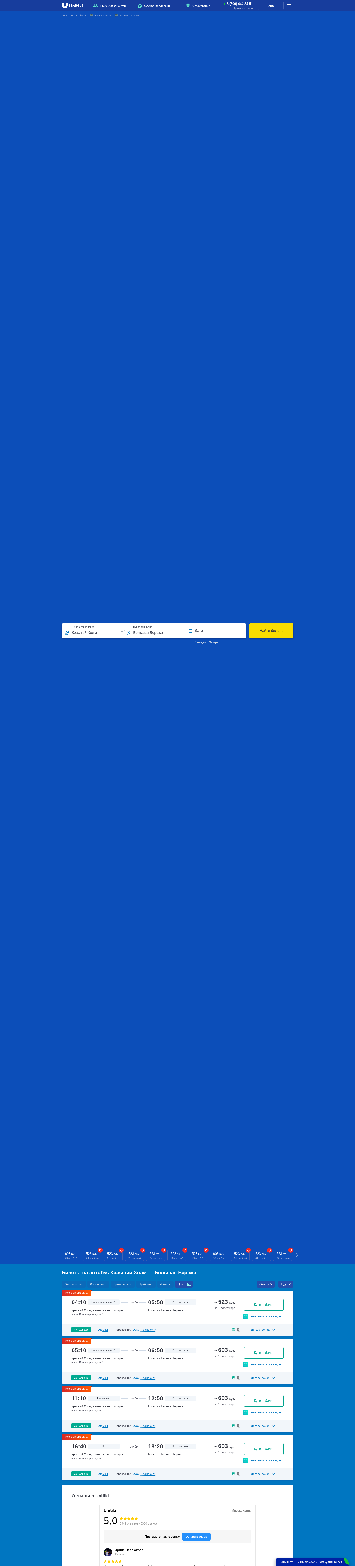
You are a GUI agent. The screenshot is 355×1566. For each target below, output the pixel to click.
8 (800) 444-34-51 (240, 4)
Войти (271, 5)
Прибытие (145, 1284)
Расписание (98, 1284)
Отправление (74, 1284)
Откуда (264, 1284)
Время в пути (122, 1284)
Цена (181, 1284)
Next (297, 1255)
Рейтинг (165, 1284)
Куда (284, 1284)
